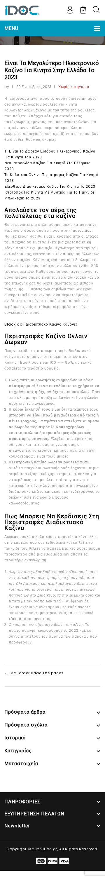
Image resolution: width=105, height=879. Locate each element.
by (6, 86)
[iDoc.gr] (21, 9)
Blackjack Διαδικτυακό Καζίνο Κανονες (41, 324)
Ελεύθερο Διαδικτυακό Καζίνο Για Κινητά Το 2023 (49, 186)
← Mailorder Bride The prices (34, 672)
